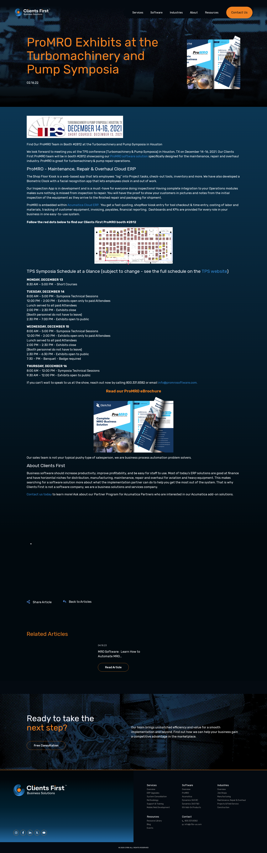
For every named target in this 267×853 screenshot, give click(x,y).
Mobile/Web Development (158, 807)
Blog (149, 824)
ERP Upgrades (153, 793)
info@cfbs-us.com (193, 824)
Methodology (153, 800)
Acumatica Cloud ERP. (83, 205)
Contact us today (39, 494)
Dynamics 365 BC (190, 800)
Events (150, 828)
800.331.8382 (191, 821)
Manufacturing (224, 797)
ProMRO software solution (129, 156)
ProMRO (185, 793)
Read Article (113, 667)
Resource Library (154, 821)
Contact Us (239, 12)
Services (137, 12)
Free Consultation (46, 745)
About (194, 12)
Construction (223, 807)
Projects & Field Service (228, 804)
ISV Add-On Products (191, 807)
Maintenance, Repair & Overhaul (231, 800)
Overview (151, 789)
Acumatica (187, 797)
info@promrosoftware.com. (178, 382)
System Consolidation (157, 797)
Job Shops (222, 793)
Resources (211, 12)
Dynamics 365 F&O (190, 804)
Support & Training (155, 804)
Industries (176, 12)
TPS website (214, 271)
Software (156, 12)
